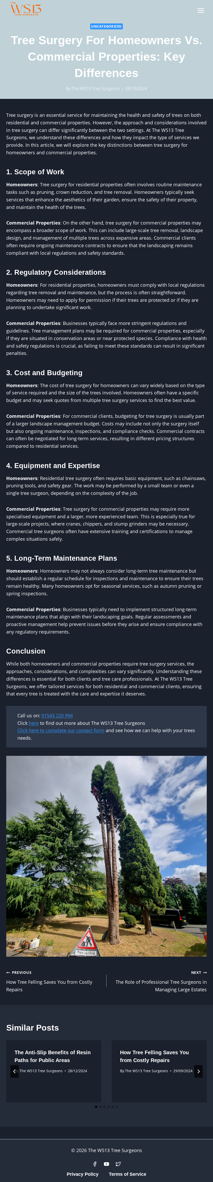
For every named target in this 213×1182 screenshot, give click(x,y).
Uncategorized (106, 26)
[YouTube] (106, 1164)
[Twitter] (118, 1164)
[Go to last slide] (14, 1071)
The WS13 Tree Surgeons (95, 88)
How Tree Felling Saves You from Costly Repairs (49, 981)
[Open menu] (201, 10)
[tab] (96, 1107)
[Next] (198, 1071)
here (34, 723)
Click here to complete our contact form (60, 730)
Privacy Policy (82, 1174)
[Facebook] (95, 1164)
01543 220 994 (57, 715)
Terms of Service (127, 1174)
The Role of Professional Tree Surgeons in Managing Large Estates (161, 981)
